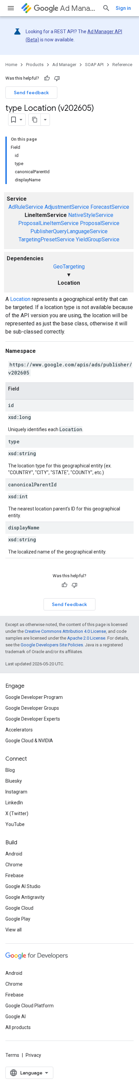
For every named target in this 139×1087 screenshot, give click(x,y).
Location (20, 299)
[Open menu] (11, 8)
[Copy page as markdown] (35, 119)
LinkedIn (14, 802)
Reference (122, 64)
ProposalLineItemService (48, 223)
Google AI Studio (22, 886)
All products (18, 1027)
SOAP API (94, 64)
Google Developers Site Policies (52, 644)
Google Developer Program (34, 697)
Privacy (33, 1055)
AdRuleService (25, 207)
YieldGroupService (97, 239)
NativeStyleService (90, 215)
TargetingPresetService (47, 239)
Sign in (123, 8)
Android (13, 854)
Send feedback (31, 92)
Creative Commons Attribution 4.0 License (65, 631)
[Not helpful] (57, 78)
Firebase (14, 875)
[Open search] (106, 8)
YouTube (15, 824)
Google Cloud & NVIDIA (29, 740)
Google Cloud (19, 908)
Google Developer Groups (32, 708)
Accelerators (19, 729)
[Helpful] (47, 78)
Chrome (14, 864)
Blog (10, 770)
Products (35, 64)
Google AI (15, 1016)
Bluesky (13, 781)
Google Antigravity (25, 897)
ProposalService (99, 223)
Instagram (16, 791)
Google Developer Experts (32, 719)
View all (13, 929)
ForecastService (109, 207)
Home (11, 64)
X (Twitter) (16, 813)
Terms (12, 1055)
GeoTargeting (69, 266)
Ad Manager (78, 8)
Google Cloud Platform (29, 1005)
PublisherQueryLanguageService (69, 231)
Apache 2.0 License (86, 638)
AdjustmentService (67, 207)
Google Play (17, 919)
